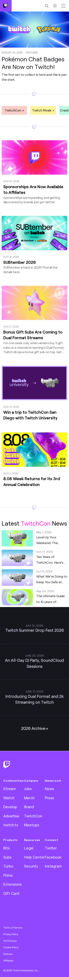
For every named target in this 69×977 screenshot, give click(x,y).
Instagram (53, 866)
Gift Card (11, 893)
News (49, 788)
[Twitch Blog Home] (6, 6)
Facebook (53, 857)
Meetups (31, 825)
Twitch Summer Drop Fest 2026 (34, 630)
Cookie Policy (10, 947)
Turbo (8, 866)
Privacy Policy (10, 934)
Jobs (28, 788)
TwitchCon (13, 110)
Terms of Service (12, 927)
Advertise (11, 816)
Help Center (34, 857)
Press (49, 798)
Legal (28, 848)
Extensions (12, 884)
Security (31, 866)
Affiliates (8, 960)
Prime (8, 875)
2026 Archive (33, 728)
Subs (7, 857)
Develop (10, 807)
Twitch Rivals (41, 110)
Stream (9, 788)
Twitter (51, 848)
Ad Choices (10, 940)
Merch (29, 798)
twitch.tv (10, 825)
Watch (9, 798)
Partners (8, 953)
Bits (6, 848)
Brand (29, 807)
